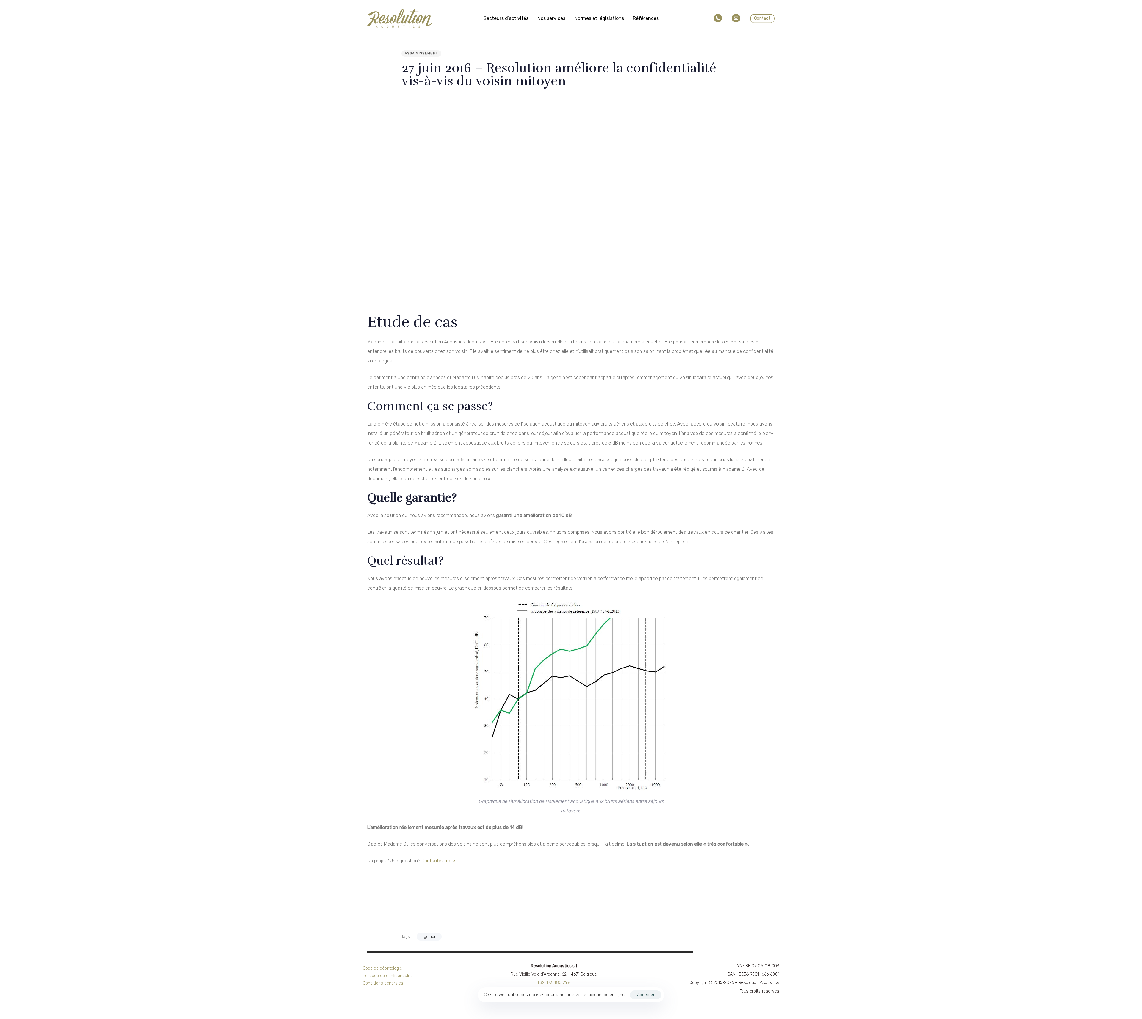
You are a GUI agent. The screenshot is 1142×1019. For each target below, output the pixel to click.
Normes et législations (599, 18)
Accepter (646, 994)
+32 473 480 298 (553, 982)
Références (646, 18)
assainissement (421, 53)
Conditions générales (383, 983)
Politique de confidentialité (388, 975)
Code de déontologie (382, 968)
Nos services (551, 18)
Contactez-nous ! (440, 860)
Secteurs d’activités (506, 18)
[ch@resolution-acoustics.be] (737, 18)
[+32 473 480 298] (719, 18)
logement (429, 936)
